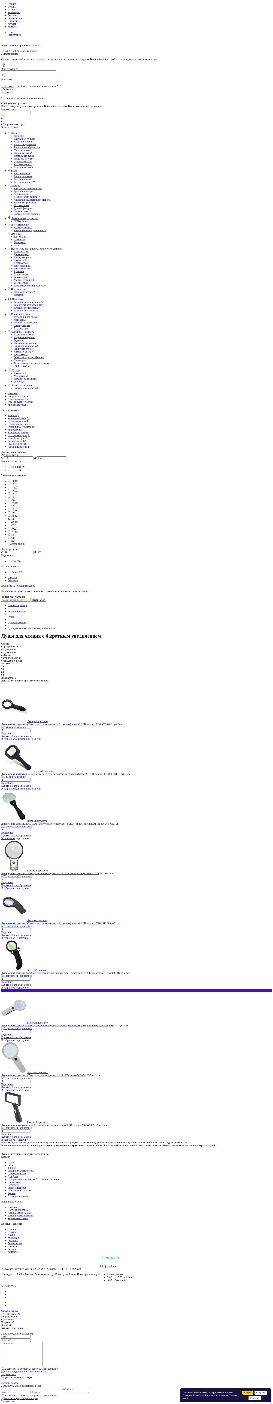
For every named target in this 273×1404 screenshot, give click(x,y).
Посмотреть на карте (88, 1274)
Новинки (13, 393)
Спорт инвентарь (17, 1187)
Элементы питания (18, 1196)
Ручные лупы (15, 441)
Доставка (13, 15)
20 (14, 506)
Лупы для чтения (17, 421)
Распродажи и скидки (19, 399)
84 (29, 435)
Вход (10, 32)
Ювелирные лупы (17, 446)
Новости (12, 21)
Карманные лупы (17, 418)
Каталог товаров (10, 127)
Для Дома (13, 1176)
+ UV (16, 470)
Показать (12, 577)
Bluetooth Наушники (25, 343)
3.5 (14, 515)
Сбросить (13, 580)
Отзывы (12, 6)
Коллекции (14, 12)
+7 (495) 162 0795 (10, 1313)
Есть (15, 561)
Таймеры (19, 239)
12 (14, 490)
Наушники (13, 1185)
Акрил (16, 572)
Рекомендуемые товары (20, 402)
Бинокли (12, 415)
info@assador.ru (108, 1266)
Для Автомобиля (17, 1173)
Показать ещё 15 (16, 543)
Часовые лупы (15, 444)
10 (14, 484)
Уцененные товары (18, 404)
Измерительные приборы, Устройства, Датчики (33, 1179)
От (2, 458)
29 (28, 418)
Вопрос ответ (15, 18)
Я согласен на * (31, 1368)
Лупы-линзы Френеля (19, 426)
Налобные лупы (16, 432)
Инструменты (15, 1182)
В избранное (8, 739)
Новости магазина (14, 596)
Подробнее (7, 733)
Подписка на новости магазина (18, 585)
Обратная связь (9, 1311)
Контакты (13, 26)
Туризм (11, 1193)
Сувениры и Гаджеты (19, 1190)
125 (25, 441)
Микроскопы (15, 429)
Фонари (12, 1167)
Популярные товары (19, 396)
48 (28, 421)
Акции (11, 9)
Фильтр (5, 643)
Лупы (11, 1162)
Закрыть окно (8, 109)
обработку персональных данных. (38, 86)
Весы (10, 1165)
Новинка (17, 466)
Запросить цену (29, 1398)
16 (14, 496)
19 (33, 426)
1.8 (14, 481)
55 (14, 534)
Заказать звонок (28, 51)
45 (14, 525)
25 (14, 509)
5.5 (14, 531)
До (35, 458)
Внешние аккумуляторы (21, 1170)
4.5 (14, 522)
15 (14, 493)
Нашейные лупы (17, 438)
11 (23, 429)
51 (27, 432)
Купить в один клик (36, 1371)
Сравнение (25, 736)
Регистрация (14, 34)
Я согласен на (31, 86)
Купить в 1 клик (10, 736)
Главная (12, 4)
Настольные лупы (17, 435)
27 (29, 446)
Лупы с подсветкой (18, 424)
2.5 (14, 503)
